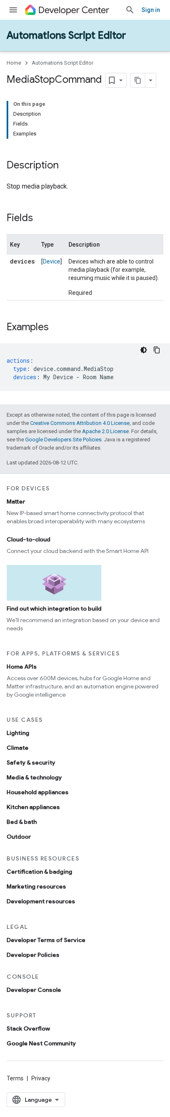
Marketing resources (36, 886)
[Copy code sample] (156, 350)
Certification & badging (39, 871)
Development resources (41, 901)
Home (14, 63)
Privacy (40, 1078)
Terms (15, 1078)
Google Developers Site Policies (63, 439)
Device (51, 261)
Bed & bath (22, 822)
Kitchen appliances (33, 807)
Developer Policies (33, 954)
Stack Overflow (28, 1028)
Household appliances (37, 792)
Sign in (151, 10)
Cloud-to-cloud (28, 539)
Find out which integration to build (54, 608)
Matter (16, 501)
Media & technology (34, 777)
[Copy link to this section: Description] (67, 166)
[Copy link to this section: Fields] (41, 219)
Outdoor (19, 836)
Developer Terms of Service (46, 940)
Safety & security (31, 762)
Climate (17, 747)
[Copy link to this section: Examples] (57, 328)
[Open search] (130, 10)
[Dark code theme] (143, 350)
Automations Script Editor (66, 35)
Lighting (18, 733)
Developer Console (34, 989)
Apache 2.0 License (105, 431)
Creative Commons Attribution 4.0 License (80, 423)
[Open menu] (13, 10)
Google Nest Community (41, 1043)
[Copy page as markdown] (137, 80)
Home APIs (22, 666)
